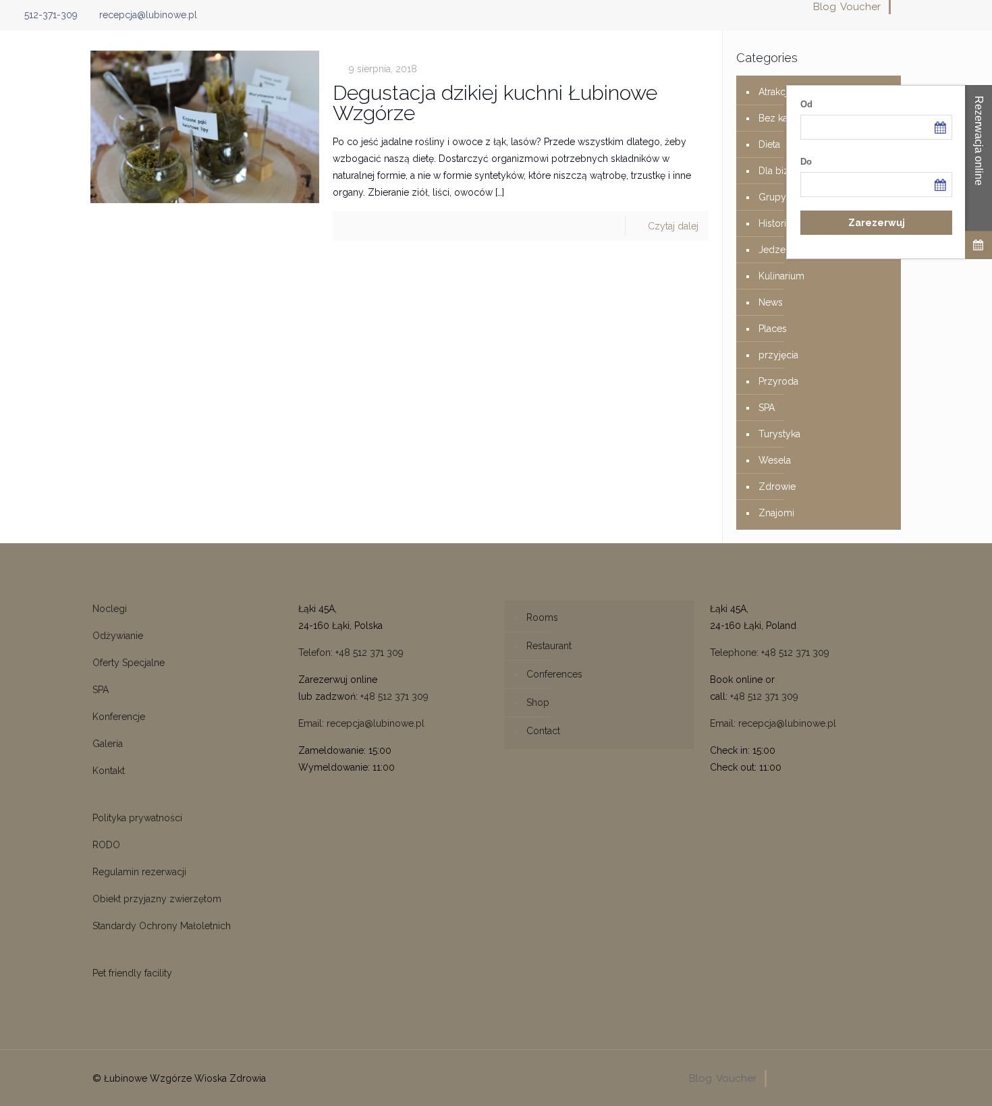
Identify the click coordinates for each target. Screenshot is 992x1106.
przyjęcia (778, 355)
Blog (824, 7)
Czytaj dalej (673, 226)
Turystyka (779, 433)
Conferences (554, 674)
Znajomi (776, 512)
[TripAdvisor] (975, 7)
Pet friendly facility (132, 973)
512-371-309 (51, 14)
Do (806, 162)
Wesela (775, 460)
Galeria (107, 743)
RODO (106, 844)
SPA (767, 407)
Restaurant (549, 645)
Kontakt (108, 770)
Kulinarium (781, 276)
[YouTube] (938, 7)
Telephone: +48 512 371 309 (769, 652)
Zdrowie (777, 486)
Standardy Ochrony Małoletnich (161, 925)
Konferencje (118, 716)
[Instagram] (956, 7)
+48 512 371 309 (394, 696)
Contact (543, 730)
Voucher (860, 7)
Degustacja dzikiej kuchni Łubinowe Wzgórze (495, 103)
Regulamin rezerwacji (139, 871)
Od (806, 104)
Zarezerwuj (876, 222)
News (771, 302)
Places (773, 328)
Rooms (542, 617)
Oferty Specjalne (128, 662)
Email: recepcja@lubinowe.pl (361, 723)
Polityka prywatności (137, 817)
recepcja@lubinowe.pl (148, 14)
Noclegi (109, 608)
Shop (537, 702)
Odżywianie (117, 635)
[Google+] (920, 7)
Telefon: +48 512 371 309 (351, 652)
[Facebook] (902, 7)
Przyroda (778, 381)
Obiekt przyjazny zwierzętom (156, 898)
